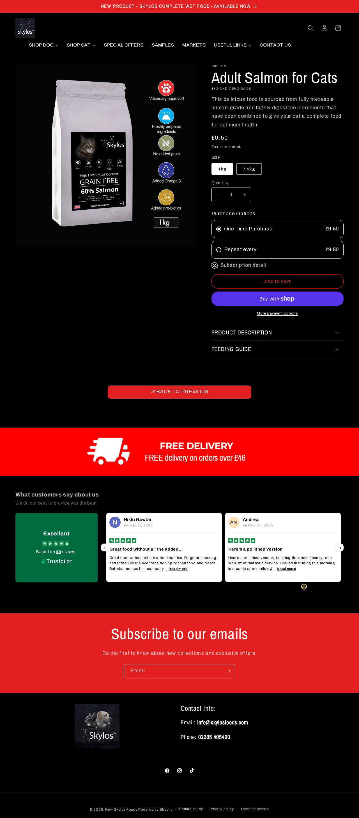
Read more (178, 569)
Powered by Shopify (155, 810)
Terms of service (255, 809)
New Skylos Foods (121, 810)
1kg (222, 169)
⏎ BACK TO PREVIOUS (179, 391)
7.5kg (249, 169)
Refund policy (191, 809)
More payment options (277, 313)
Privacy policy (222, 809)
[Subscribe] (228, 671)
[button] (310, 28)
